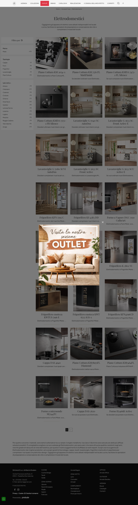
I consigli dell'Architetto (94, 3)
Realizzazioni (75, 3)
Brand (53, 3)
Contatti (110, 3)
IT (123, 3)
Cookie (21, 493)
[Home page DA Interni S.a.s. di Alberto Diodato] (14, 3)
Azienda (24, 3)
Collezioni (34, 3)
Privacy (15, 493)
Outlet (44, 3)
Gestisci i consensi (32, 493)
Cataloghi (63, 3)
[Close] (102, 222)
